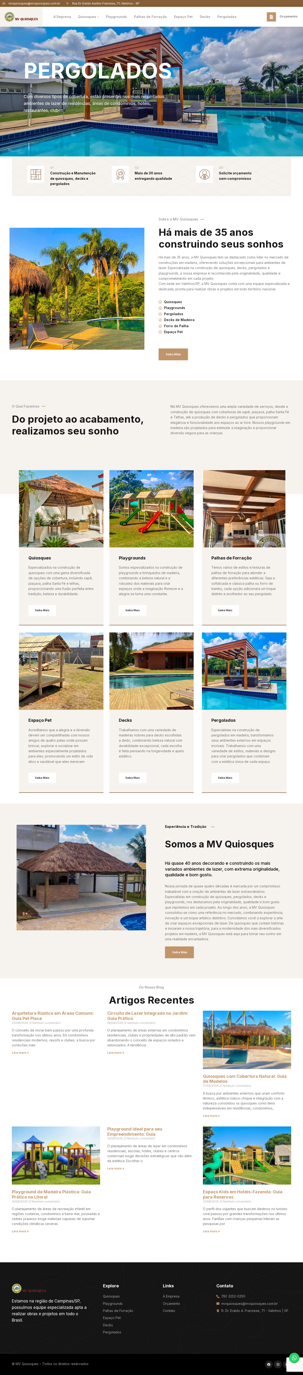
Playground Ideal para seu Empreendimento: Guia (134, 1131)
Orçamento (288, 16)
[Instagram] (278, 1365)
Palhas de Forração (231, 557)
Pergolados (223, 720)
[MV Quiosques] (29, 1288)
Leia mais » (20, 1052)
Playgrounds (132, 557)
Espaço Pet (40, 720)
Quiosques (39, 557)
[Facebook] (269, 1365)
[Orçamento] (271, 16)
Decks (125, 720)
